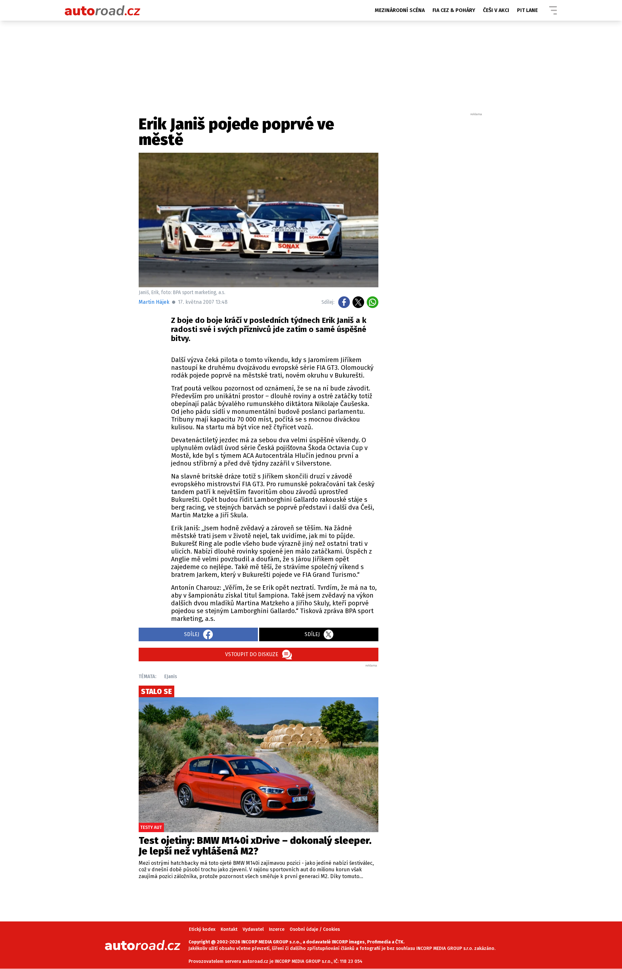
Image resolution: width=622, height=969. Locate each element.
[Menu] (553, 10)
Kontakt (229, 929)
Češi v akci (496, 10)
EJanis (170, 676)
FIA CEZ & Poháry (453, 10)
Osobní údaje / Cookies (315, 929)
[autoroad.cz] (103, 10)
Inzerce (276, 929)
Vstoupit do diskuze (251, 654)
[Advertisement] (434, 213)
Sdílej (191, 634)
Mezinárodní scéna (400, 10)
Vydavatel (253, 929)
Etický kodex (202, 929)
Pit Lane (527, 10)
